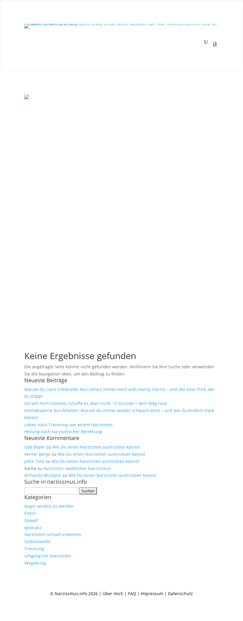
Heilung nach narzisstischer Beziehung (63, 431)
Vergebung (35, 563)
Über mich (113, 593)
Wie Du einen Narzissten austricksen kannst (96, 447)
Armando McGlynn (42, 475)
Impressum (152, 593)
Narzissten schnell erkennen (52, 534)
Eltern (30, 513)
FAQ (132, 593)
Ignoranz (33, 527)
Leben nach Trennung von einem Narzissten (68, 424)
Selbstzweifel (37, 541)
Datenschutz (180, 593)
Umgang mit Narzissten (47, 556)
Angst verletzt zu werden (49, 506)
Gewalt (31, 520)
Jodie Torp (34, 461)
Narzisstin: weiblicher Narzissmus (77, 468)
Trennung (34, 548)
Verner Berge (37, 454)
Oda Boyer (34, 447)
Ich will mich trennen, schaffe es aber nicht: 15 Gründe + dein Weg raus (95, 403)
